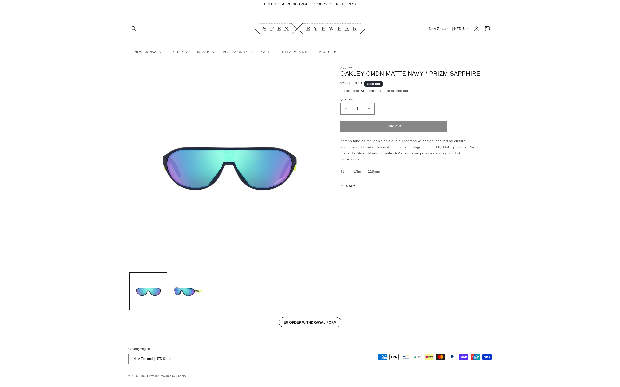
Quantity (346, 99)
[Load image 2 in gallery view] (188, 291)
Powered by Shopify (173, 375)
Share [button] (351, 186)
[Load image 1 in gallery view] (148, 291)
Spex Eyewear (149, 375)
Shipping (367, 91)
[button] (133, 28)
